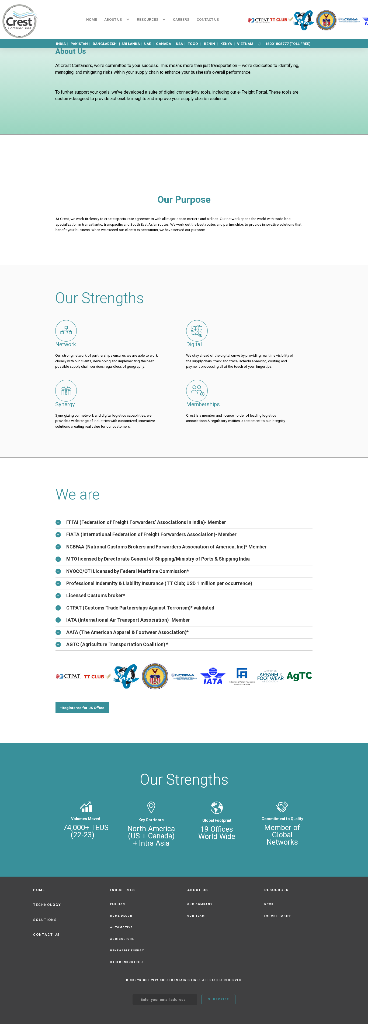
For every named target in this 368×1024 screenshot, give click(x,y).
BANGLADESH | (107, 43)
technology (47, 905)
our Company (200, 904)
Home (91, 19)
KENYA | (228, 43)
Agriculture (122, 938)
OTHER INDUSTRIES (127, 962)
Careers (181, 19)
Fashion (117, 904)
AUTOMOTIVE (121, 927)
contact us (208, 19)
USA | (182, 43)
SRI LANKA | (132, 43)
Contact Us (46, 935)
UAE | (150, 43)
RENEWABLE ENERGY (127, 950)
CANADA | (166, 43)
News (269, 904)
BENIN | (211, 43)
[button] (116, 19)
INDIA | (63, 43)
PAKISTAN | (82, 43)
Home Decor (121, 915)
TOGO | (195, 43)
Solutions (45, 920)
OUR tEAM (196, 915)
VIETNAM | (247, 43)
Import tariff (277, 915)
